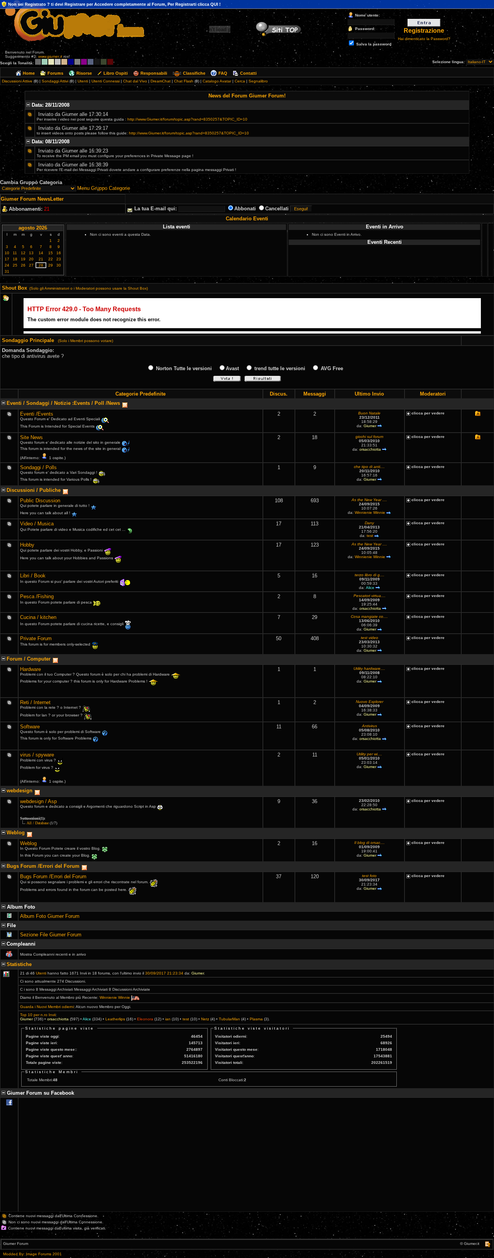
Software (30, 727)
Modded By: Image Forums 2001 (32, 1254)
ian (168, 1019)
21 (41, 259)
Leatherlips (115, 1019)
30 (58, 265)
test (370, 535)
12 (23, 253)
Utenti (83, 81)
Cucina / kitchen (38, 617)
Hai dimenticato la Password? (424, 39)
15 (50, 253)
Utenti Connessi (105, 81)
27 (31, 265)
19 (23, 259)
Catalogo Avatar (217, 81)
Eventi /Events (36, 414)
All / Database (38, 823)
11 (15, 253)
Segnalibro (258, 81)
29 (50, 265)
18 (15, 259)
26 (23, 265)
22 (50, 259)
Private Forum (36, 638)
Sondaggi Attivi (55, 81)
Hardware (30, 669)
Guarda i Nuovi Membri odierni (47, 1007)
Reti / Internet (35, 702)
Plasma (256, 1019)
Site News (31, 437)
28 (41, 265)
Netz (205, 1019)
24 (7, 265)
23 (58, 259)
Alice (370, 587)
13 (31, 253)
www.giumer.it (50, 56)
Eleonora (145, 1019)
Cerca (240, 81)
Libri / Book (33, 576)
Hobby (27, 545)
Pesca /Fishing (37, 596)
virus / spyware (37, 755)
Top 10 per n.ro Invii (38, 1015)
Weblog (28, 843)
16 (58, 253)
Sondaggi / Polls (38, 467)
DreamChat (161, 81)
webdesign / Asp (38, 801)
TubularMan (229, 1019)
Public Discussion (40, 500)
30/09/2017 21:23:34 (164, 973)
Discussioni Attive (17, 81)
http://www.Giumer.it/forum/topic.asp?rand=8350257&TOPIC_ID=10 (187, 119)
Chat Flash (183, 81)
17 (7, 259)
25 (15, 265)
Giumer (370, 426)
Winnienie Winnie (370, 512)
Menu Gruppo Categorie (103, 188)
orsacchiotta (370, 449)
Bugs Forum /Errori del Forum (53, 876)
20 (31, 259)
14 (41, 253)
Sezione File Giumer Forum (50, 935)
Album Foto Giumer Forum (50, 916)
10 (7, 253)
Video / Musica (37, 524)
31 (7, 271)
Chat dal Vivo (135, 81)
